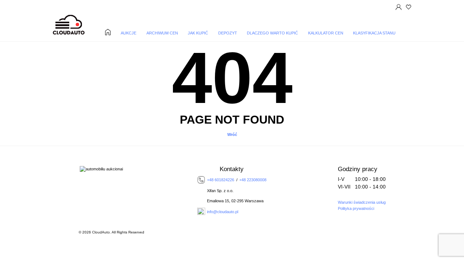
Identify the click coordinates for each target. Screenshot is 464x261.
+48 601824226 (220, 180)
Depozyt (227, 33)
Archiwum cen (162, 33)
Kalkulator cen (325, 33)
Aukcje (128, 33)
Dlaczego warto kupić (272, 33)
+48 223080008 (252, 180)
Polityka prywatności (356, 208)
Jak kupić (198, 33)
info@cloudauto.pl (222, 212)
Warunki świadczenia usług (362, 202)
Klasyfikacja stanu (374, 33)
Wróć (232, 134)
